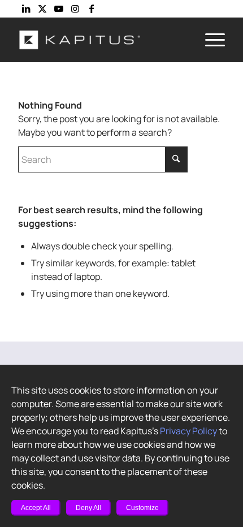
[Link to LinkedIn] (26, 8)
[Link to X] (42, 8)
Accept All (36, 508)
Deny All (88, 508)
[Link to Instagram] (75, 8)
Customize (142, 508)
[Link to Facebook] (91, 8)
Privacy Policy (188, 431)
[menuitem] (209, 39)
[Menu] (209, 39)
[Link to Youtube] (58, 8)
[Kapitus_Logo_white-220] (100, 39)
